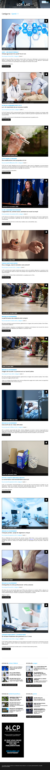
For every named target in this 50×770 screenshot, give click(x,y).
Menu (47, 2)
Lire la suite (6, 66)
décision (32, 539)
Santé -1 (21, 56)
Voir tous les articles (10, 685)
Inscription (44, 2)
